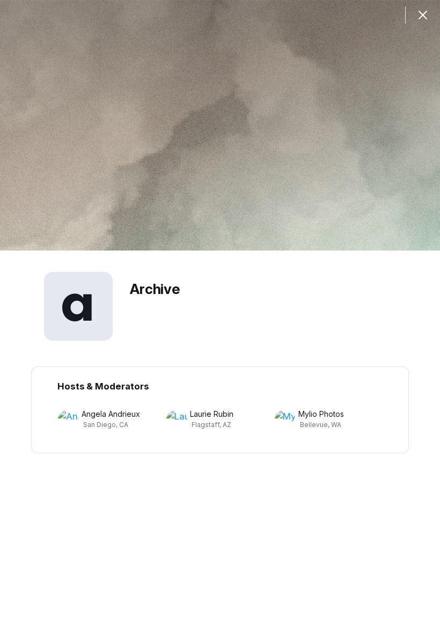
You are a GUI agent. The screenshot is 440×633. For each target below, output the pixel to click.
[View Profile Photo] (78, 306)
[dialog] (220, 316)
